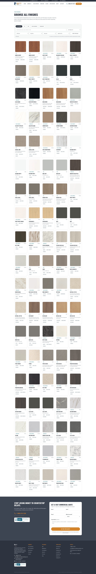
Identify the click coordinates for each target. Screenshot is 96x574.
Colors (47, 3)
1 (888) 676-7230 (71, 3)
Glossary (62, 3)
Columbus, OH (58, 550)
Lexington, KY (58, 557)
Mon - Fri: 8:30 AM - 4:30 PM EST (75, 553)
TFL (24, 26)
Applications (52, 3)
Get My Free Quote (65, 529)
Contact (29, 554)
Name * (52, 509)
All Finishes (19, 26)
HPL (28, 26)
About (57, 3)
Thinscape (42, 3)
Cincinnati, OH (58, 546)
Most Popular (75, 33)
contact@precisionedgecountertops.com (20, 556)
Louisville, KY (58, 552)
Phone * (52, 514)
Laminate (29, 3)
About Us (43, 552)
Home (25, 3)
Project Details (55, 519)
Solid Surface (36, 3)
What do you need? (69, 514)
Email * (67, 509)
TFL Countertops (30, 546)
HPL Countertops (31, 548)
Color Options (44, 550)
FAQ (42, 546)
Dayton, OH (58, 548)
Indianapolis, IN (58, 554)
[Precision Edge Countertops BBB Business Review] (22, 520)
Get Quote (79, 3)
